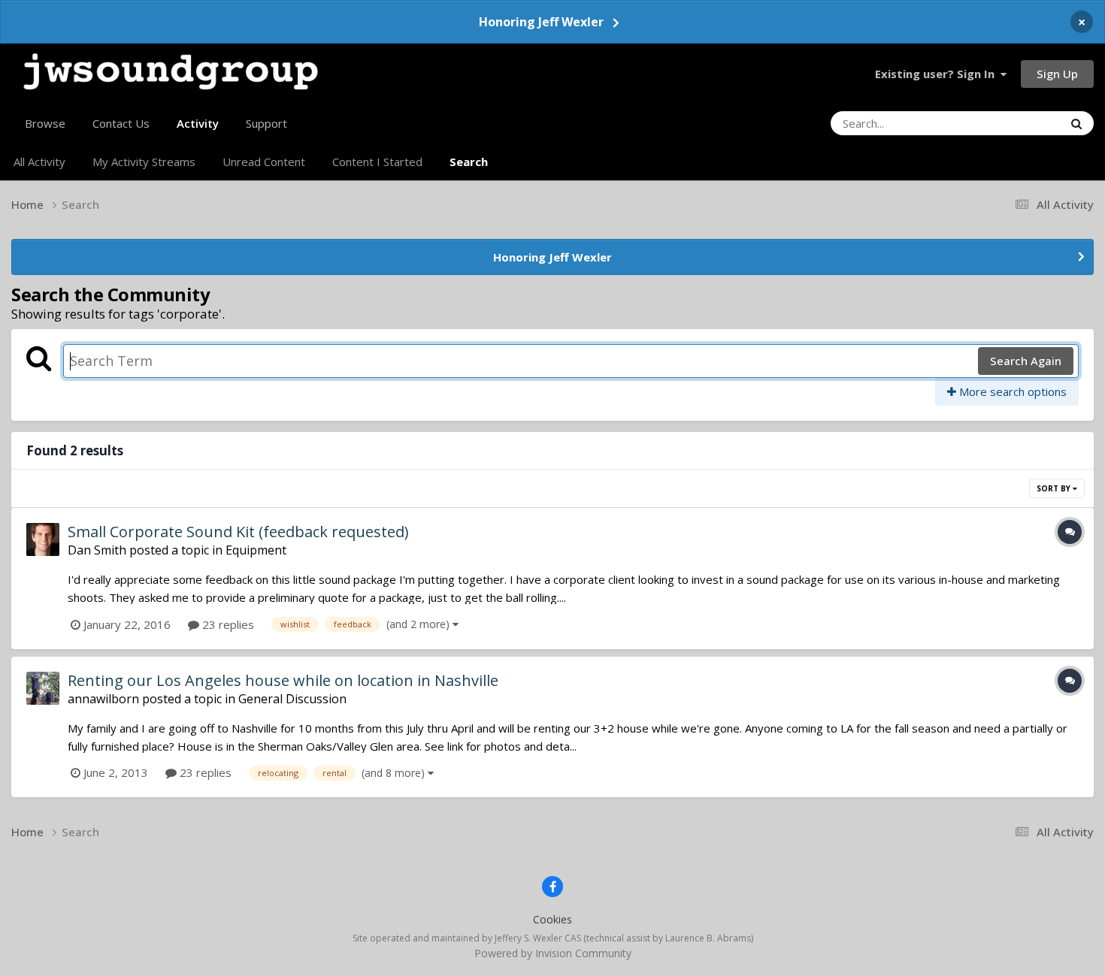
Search (469, 161)
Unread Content (264, 161)
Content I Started (377, 161)
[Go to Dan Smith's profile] (42, 539)
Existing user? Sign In (938, 73)
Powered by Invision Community (552, 953)
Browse (45, 123)
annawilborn (103, 698)
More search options (1011, 391)
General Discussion (292, 698)
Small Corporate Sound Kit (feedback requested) (238, 531)
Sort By (1055, 488)
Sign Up (1057, 73)
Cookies (552, 919)
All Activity (39, 161)
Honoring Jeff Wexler (541, 22)
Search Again (1025, 360)
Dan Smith (97, 550)
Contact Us (121, 123)
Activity (198, 123)
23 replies (226, 624)
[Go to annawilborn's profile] (42, 688)
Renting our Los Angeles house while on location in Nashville (283, 680)
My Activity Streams (143, 161)
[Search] (1076, 123)
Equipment (256, 550)
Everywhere (1014, 122)
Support (266, 123)
